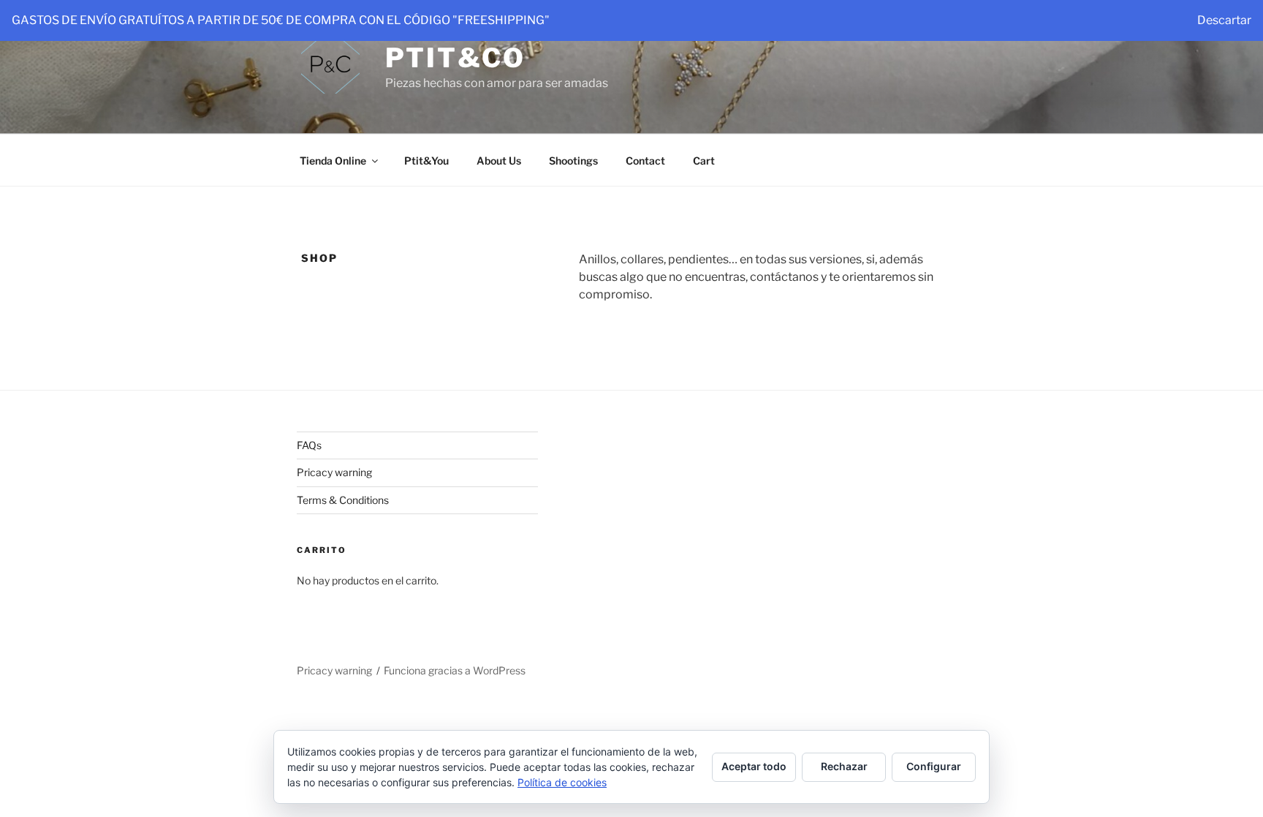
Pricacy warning (334, 472)
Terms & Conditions (343, 500)
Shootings (573, 160)
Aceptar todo (753, 766)
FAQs (309, 445)
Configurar (933, 766)
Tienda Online (333, 160)
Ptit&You (426, 160)
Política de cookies (562, 782)
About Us (499, 160)
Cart (704, 160)
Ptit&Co (455, 58)
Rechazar (844, 766)
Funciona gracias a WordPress (455, 670)
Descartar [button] (1224, 20)
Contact (645, 160)
